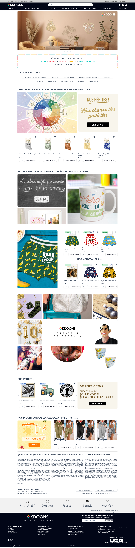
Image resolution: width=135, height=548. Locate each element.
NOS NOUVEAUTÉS (90, 259)
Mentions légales (72, 534)
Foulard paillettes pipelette (83, 441)
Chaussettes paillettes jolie (46, 154)
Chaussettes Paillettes (32, 8)
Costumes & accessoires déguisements (89, 77)
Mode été (51, 8)
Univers (14, 8)
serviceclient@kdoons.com (105, 490)
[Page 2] (65, 51)
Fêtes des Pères (90, 8)
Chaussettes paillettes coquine (28, 154)
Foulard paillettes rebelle (61, 441)
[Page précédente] (19, 30)
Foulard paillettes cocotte (104, 441)
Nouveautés (107, 8)
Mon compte (41, 534)
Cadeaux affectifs (93, 81)
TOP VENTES (28, 379)
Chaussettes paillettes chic (66, 154)
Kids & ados (107, 77)
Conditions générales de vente (76, 533)
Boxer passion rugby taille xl (90, 280)
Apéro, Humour (105, 307)
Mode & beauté (52, 81)
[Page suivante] (115, 30)
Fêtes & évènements (68, 77)
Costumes (105, 332)
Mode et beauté (67, 307)
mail (113, 531)
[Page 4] (69, 51)
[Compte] (126, 4)
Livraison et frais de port (45, 528)
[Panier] (122, 4)
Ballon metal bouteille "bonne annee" (70, 281)
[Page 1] (64, 51)
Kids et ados (105, 358)
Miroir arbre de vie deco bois (66, 400)
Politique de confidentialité (75, 531)
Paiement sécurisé (43, 529)
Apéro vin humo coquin (66, 81)
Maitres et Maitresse (69, 8)
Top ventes (123, 8)
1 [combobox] (20, 160)
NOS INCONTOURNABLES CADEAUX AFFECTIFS (48, 417)
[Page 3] (67, 51)
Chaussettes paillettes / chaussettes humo (36, 77)
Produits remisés (12, 533)
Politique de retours (43, 533)
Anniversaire (55, 77)
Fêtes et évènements (29, 358)
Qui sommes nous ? (73, 528)
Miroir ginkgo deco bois (26, 400)
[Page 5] (70, 51)
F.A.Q (69, 529)
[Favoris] (119, 4)
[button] (23, 160)
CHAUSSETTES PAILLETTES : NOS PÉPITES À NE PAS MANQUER (56, 89)
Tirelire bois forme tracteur (46, 400)
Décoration (39, 81)
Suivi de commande (43, 531)
